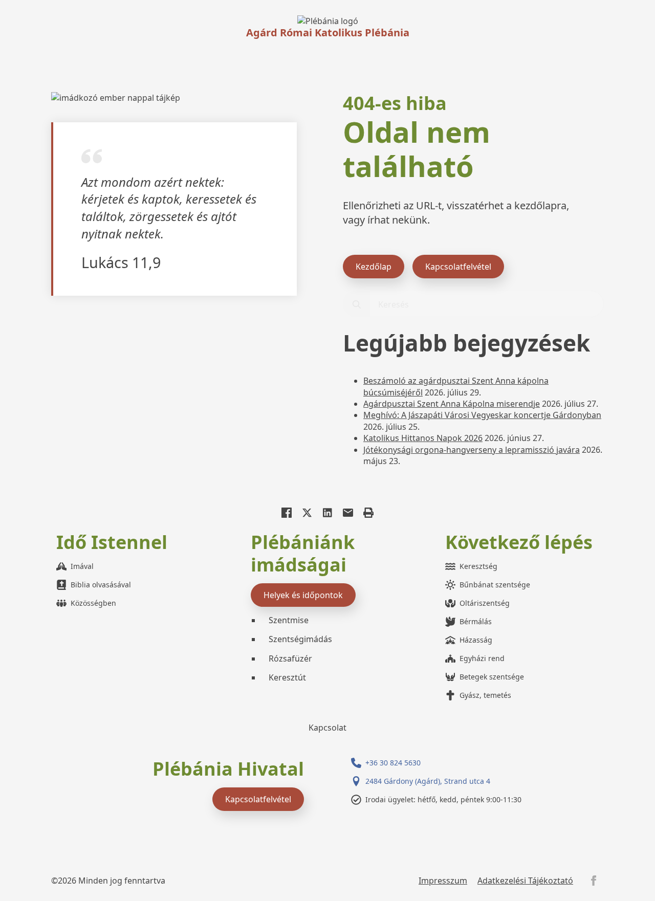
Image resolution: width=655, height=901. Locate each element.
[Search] (356, 304)
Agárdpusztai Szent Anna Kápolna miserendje (451, 403)
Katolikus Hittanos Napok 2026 (423, 438)
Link (327, 21)
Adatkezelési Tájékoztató (525, 880)
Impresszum (443, 880)
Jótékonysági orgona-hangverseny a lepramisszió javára (471, 449)
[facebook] (593, 880)
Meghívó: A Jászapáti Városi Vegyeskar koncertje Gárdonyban (482, 415)
